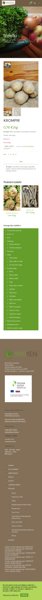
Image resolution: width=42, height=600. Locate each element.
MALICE (10, 477)
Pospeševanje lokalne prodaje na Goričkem (23, 531)
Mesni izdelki (13, 275)
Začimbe (12, 289)
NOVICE (11, 481)
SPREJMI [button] (24, 595)
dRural (14, 536)
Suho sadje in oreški (16, 261)
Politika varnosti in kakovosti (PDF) (16, 369)
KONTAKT (11, 540)
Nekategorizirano (13, 324)
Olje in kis (12, 303)
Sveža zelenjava (9, 42)
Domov (6, 40)
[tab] (21, 161)
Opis (21, 161)
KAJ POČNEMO (13, 469)
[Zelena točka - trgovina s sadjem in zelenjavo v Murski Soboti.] (8, 3)
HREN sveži (30, 210)
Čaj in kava (12, 293)
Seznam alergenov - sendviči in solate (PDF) (19, 371)
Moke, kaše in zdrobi (16, 285)
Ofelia (14, 501)
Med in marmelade (15, 300)
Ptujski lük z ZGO (17, 497)
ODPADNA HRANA (14, 485)
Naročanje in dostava (12, 363)
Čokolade (12, 296)
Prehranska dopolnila (14, 230)
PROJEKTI (11, 489)
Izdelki (14, 40)
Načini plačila (9, 365)
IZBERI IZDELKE (13, 473)
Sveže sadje (13, 258)
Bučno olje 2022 (17, 522)
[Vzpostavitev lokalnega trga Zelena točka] (18, 402)
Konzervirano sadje (15, 265)
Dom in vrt (10, 234)
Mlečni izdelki (13, 278)
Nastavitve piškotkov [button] (11, 595)
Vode (11, 282)
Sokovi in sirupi (14, 310)
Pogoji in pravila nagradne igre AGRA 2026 (19, 547)
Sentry (14, 493)
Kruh (8, 238)
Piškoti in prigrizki (15, 307)
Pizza (11, 271)
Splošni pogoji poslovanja (13, 367)
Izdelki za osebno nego (14, 328)
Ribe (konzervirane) (13, 321)
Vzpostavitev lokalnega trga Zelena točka (21, 517)
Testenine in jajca (15, 314)
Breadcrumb (16, 508)
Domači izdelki (12, 268)
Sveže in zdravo (17, 526)
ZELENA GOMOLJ (12, 213)
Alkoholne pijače (14, 317)
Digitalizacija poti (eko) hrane (21, 505)
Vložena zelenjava (15, 248)
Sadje (9, 255)
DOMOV (11, 465)
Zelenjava (22, 40)
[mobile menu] (39, 3)
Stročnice (10, 251)
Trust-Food (15, 512)
